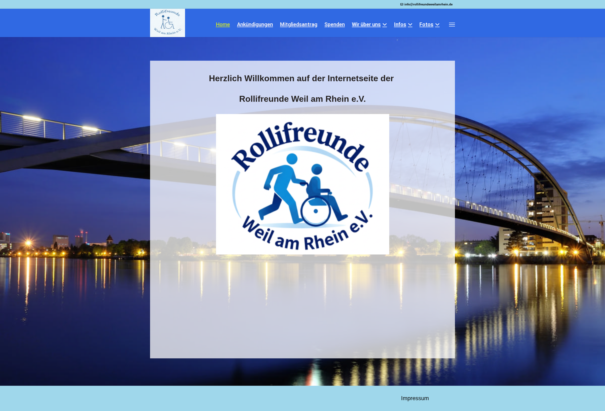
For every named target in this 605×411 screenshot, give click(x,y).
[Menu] (452, 24)
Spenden (334, 24)
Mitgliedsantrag (298, 24)
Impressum (415, 398)
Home (223, 24)
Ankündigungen (255, 24)
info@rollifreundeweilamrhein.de (428, 4)
